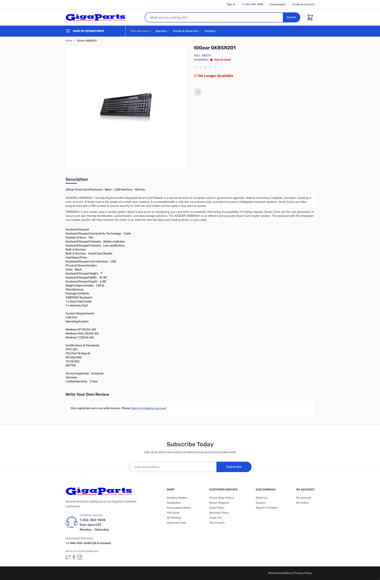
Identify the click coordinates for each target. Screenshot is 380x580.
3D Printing (174, 517)
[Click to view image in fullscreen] (126, 108)
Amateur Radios (177, 497)
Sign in (135, 408)
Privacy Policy (303, 573)
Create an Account (303, 4)
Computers (174, 502)
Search (291, 17)
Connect (210, 31)
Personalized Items (179, 507)
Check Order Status (221, 497)
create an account (154, 408)
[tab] (77, 180)
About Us (261, 497)
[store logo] (95, 17)
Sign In (231, 4)
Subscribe (234, 467)
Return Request (219, 502)
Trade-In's (215, 517)
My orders (302, 502)
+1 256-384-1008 (252, 4)
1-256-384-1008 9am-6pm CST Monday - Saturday (94, 524)
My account (303, 497)
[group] (206, 67)
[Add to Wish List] (198, 92)
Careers (261, 502)
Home (69, 40)
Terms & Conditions (280, 573)
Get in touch (217, 522)
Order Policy (217, 507)
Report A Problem (267, 507)
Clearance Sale (176, 522)
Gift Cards (173, 512)
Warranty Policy (219, 512)
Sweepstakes (278, 4)
